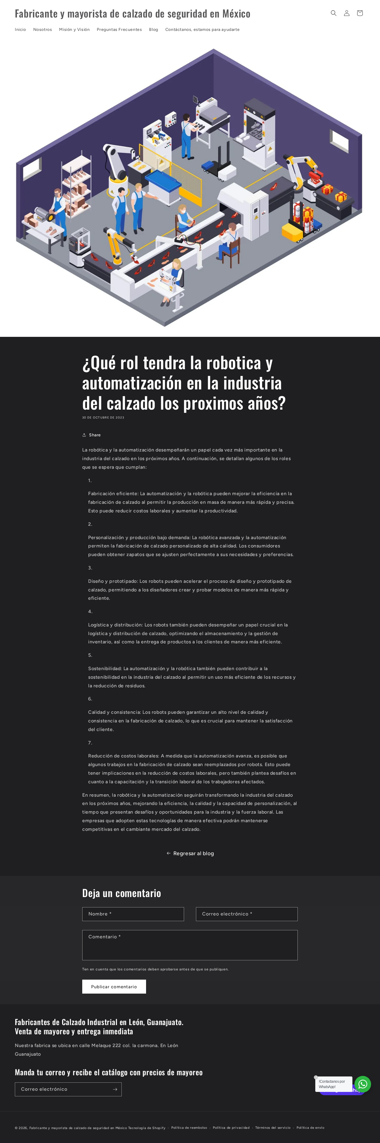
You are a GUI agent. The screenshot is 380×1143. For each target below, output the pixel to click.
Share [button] (95, 435)
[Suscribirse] (114, 1089)
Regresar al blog (193, 853)
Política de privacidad (231, 1128)
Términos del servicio (273, 1128)
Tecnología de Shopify (147, 1128)
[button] (333, 13)
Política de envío (310, 1128)
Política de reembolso (189, 1128)
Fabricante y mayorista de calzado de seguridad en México (78, 1128)
